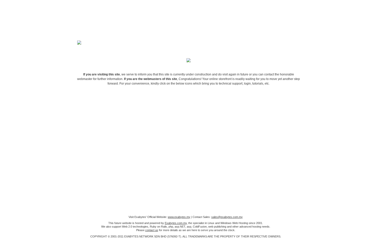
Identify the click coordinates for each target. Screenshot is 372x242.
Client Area (104, 111)
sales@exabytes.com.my (227, 216)
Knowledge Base (204, 111)
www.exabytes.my (179, 216)
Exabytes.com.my (176, 223)
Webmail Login (271, 111)
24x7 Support (171, 111)
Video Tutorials (137, 111)
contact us (151, 230)
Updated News (237, 111)
